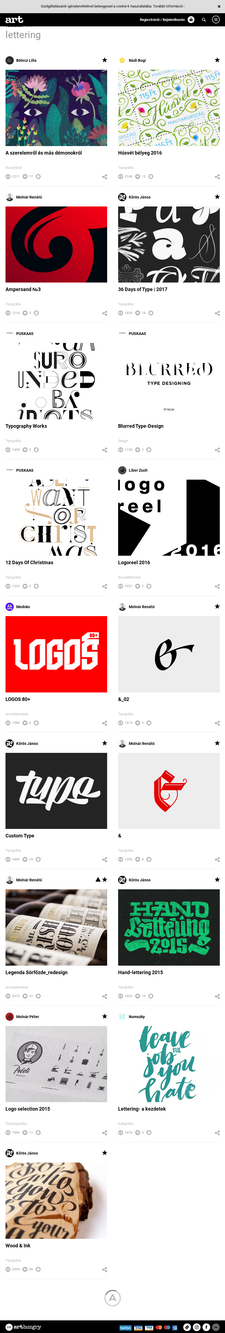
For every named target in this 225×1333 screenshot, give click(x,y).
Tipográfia (126, 168)
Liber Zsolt (138, 470)
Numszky (137, 1017)
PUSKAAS (25, 333)
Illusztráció (13, 168)
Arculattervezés (129, 577)
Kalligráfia (126, 1124)
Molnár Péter (27, 1017)
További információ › (169, 6)
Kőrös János (140, 197)
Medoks (23, 607)
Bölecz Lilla (26, 60)
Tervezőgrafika (16, 1124)
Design (123, 441)
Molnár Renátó (29, 197)
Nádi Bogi (137, 60)
